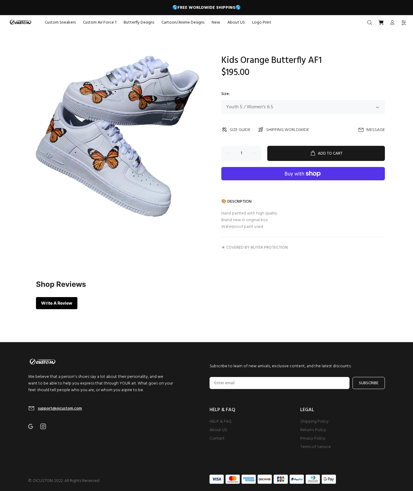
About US (218, 430)
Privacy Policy (312, 438)
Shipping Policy (314, 421)
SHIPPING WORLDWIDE (287, 129)
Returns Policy (313, 430)
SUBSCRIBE (369, 383)
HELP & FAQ (221, 421)
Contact (217, 438)
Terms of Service (315, 447)
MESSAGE (375, 129)
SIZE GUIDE (240, 129)
